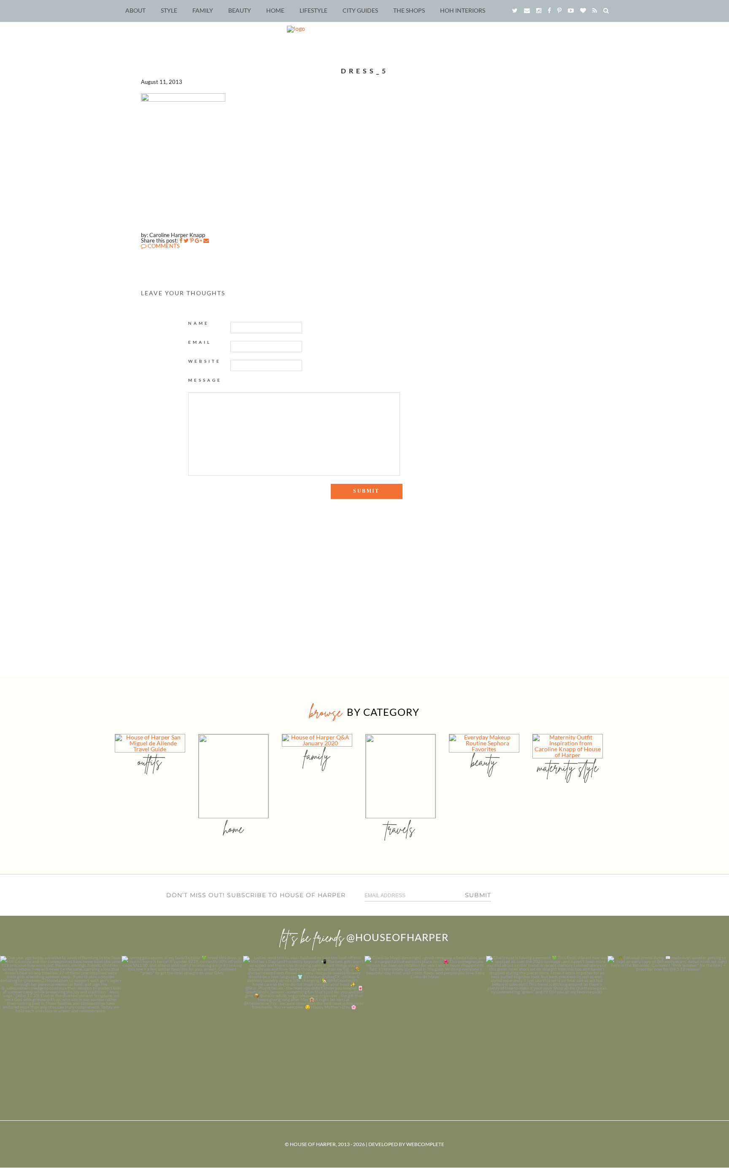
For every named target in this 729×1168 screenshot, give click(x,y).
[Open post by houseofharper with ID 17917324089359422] (425, 1016)
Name (198, 323)
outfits (150, 761)
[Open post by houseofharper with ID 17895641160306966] (668, 1016)
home (233, 828)
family (317, 755)
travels (400, 828)
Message (205, 380)
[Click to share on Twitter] (186, 240)
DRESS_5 (365, 71)
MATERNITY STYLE (567, 767)
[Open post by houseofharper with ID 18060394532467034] (182, 1016)
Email (199, 342)
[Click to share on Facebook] (180, 240)
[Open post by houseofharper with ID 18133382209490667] (303, 1016)
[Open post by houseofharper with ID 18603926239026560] (61, 1016)
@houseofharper (397, 937)
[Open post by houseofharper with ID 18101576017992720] (547, 1016)
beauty (484, 761)
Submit (478, 895)
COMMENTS (163, 246)
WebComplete (425, 1144)
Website (204, 361)
